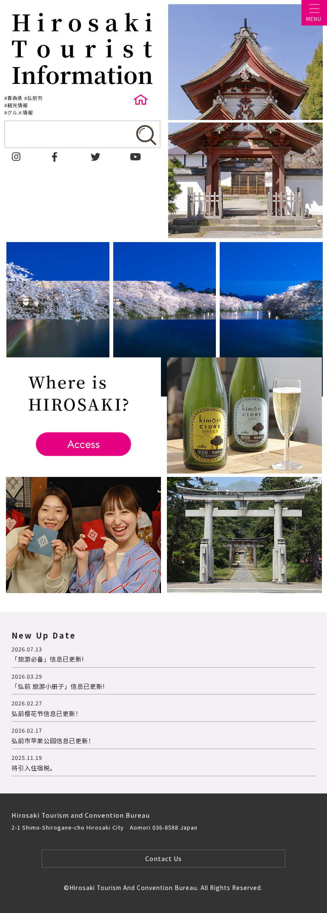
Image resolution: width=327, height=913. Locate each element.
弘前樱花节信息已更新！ (46, 713)
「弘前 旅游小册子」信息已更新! (58, 686)
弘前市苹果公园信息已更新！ (53, 740)
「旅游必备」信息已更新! (47, 658)
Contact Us (163, 858)
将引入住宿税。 (33, 767)
